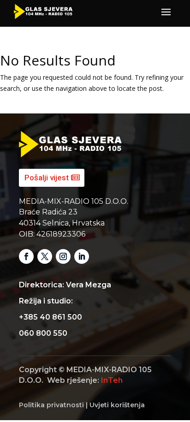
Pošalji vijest (46, 177)
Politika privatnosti (51, 405)
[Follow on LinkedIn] (81, 256)
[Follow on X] (44, 256)
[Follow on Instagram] (63, 256)
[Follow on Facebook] (26, 256)
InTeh (112, 380)
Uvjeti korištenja (117, 405)
